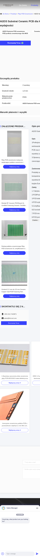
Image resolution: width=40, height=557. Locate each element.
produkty (13, 14)
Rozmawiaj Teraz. (14, 43)
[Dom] (8, 5)
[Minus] (37, 508)
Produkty (34, 5)
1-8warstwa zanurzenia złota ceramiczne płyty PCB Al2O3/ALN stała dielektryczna (15, 377)
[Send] (37, 553)
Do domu (23, 5)
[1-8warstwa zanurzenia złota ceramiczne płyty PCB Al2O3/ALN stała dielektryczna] (15, 358)
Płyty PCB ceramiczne (25, 14)
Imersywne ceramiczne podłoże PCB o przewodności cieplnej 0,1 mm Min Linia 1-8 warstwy (15, 425)
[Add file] (2, 553)
